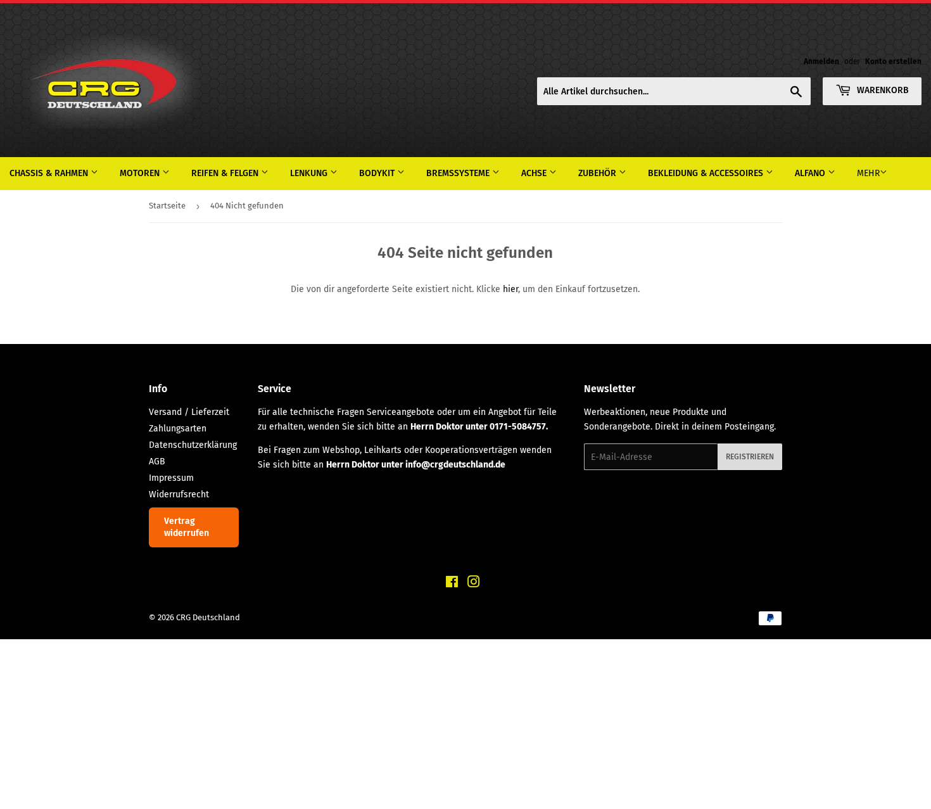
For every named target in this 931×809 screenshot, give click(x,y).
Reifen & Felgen (226, 173)
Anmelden (821, 61)
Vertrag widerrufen (186, 527)
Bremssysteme (459, 173)
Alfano (811, 173)
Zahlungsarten (177, 428)
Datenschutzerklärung (193, 445)
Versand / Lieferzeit (189, 412)
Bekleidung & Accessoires (707, 173)
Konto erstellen (893, 61)
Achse (535, 173)
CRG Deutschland (208, 617)
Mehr (868, 173)
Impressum (171, 478)
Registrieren (750, 456)
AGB (157, 461)
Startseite (167, 205)
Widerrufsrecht (179, 494)
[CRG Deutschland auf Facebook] (452, 583)
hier (510, 289)
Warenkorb (881, 90)
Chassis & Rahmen (50, 173)
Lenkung (310, 173)
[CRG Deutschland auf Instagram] (473, 583)
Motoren (141, 173)
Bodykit (378, 173)
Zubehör (598, 173)
